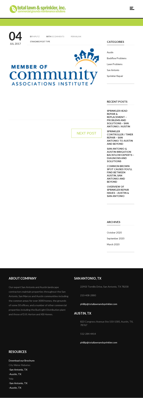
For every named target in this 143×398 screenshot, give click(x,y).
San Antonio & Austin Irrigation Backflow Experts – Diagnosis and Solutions (120, 155)
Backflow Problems (116, 58)
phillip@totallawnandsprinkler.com (98, 304)
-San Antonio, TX (18, 369)
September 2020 (115, 238)
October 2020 (114, 232)
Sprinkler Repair (115, 76)
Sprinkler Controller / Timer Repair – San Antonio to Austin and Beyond (120, 137)
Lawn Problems (114, 64)
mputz (36, 36)
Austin (110, 52)
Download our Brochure (22, 360)
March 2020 (113, 244)
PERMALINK (75, 36)
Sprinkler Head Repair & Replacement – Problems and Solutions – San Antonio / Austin (118, 118)
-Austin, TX (15, 374)
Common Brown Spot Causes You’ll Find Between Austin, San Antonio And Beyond (119, 174)
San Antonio (113, 70)
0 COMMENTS (58, 36)
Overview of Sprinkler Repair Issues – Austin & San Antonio (118, 191)
